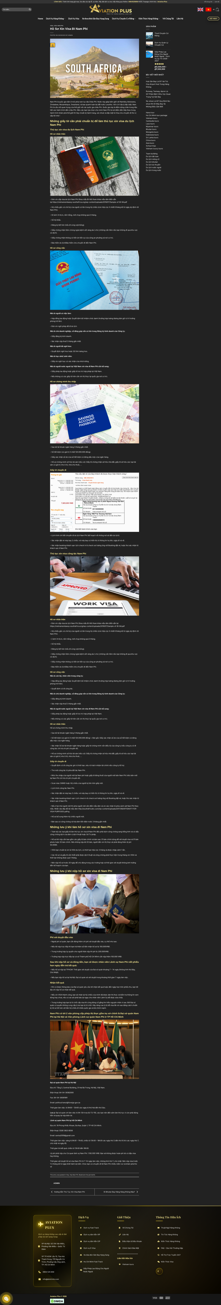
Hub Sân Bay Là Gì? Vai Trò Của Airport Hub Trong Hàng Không (157, 84)
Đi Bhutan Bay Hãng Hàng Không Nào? (119, 1192)
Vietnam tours (151, 118)
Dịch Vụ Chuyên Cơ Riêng (123, 18)
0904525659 (133, 2)
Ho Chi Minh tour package (156, 115)
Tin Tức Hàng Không (169, 1235)
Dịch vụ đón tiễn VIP (92, 1235)
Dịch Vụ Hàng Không (55, 18)
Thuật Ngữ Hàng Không (170, 1228)
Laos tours (150, 124)
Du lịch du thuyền (153, 165)
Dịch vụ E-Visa (89, 1248)
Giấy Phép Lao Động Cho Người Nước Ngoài (96, 1270)
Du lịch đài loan (152, 156)
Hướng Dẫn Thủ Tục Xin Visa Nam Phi (69, 1192)
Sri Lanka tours (152, 137)
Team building (151, 154)
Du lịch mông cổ (152, 159)
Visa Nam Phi (58, 25)
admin (70, 35)
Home (40, 18)
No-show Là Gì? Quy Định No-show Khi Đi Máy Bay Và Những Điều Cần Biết (158, 104)
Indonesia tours (152, 135)
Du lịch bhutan (152, 162)
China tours (150, 140)
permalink (92, 1175)
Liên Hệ (217, 2)
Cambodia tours (152, 121)
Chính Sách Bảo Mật (130, 1248)
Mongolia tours (152, 132)
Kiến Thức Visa (167, 1262)
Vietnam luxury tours (154, 148)
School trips (151, 146)
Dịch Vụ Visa (73, 18)
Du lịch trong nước (153, 170)
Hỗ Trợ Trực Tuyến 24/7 (170, 1255)
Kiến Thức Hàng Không (148, 18)
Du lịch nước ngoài (153, 167)
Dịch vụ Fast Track (91, 1228)
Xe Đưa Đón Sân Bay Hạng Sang (95, 18)
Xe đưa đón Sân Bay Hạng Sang (96, 1255)
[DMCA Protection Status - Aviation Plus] (57, 1301)
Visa (51, 25)
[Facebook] (159, 1271)
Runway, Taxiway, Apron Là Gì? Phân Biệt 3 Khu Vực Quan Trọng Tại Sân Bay (158, 94)
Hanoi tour (150, 112)
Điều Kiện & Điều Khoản (132, 1241)
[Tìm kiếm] (30, 9)
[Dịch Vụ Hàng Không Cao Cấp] (110, 9)
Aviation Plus (162, 2)
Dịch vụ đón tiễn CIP (92, 1241)
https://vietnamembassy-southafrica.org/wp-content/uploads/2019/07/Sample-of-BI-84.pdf (89, 202)
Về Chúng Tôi (208, 2)
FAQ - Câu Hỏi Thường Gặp (172, 1248)
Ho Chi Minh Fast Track (93, 1262)
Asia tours (150, 143)
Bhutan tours (151, 129)
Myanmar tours (152, 126)
